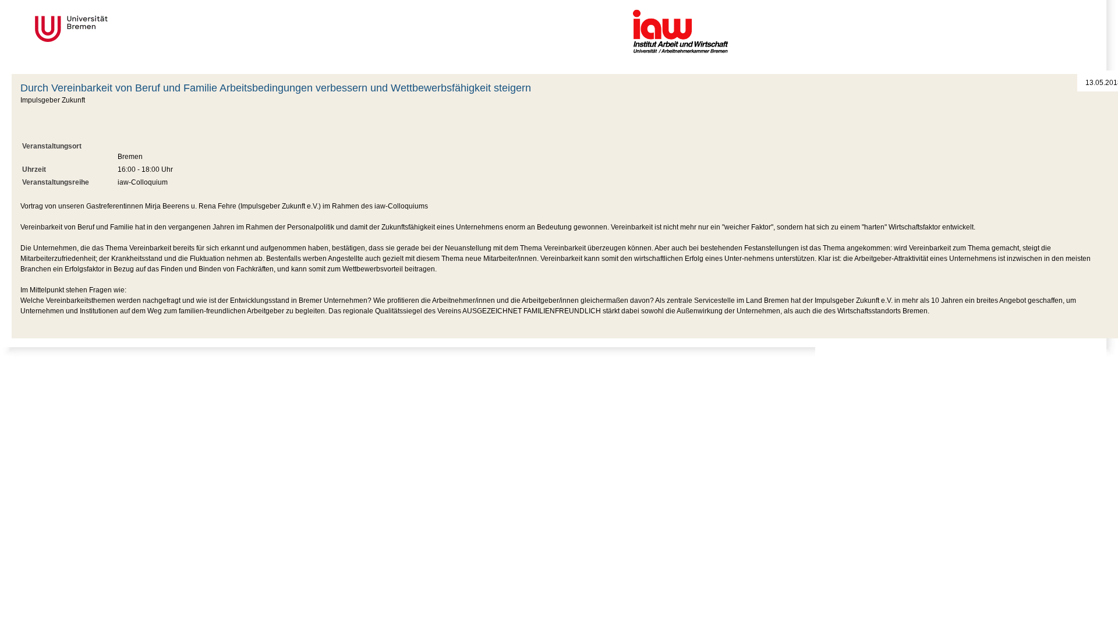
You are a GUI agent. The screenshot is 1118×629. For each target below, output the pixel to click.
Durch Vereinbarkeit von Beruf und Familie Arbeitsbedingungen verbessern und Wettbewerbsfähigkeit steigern (275, 88)
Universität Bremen (110, 29)
